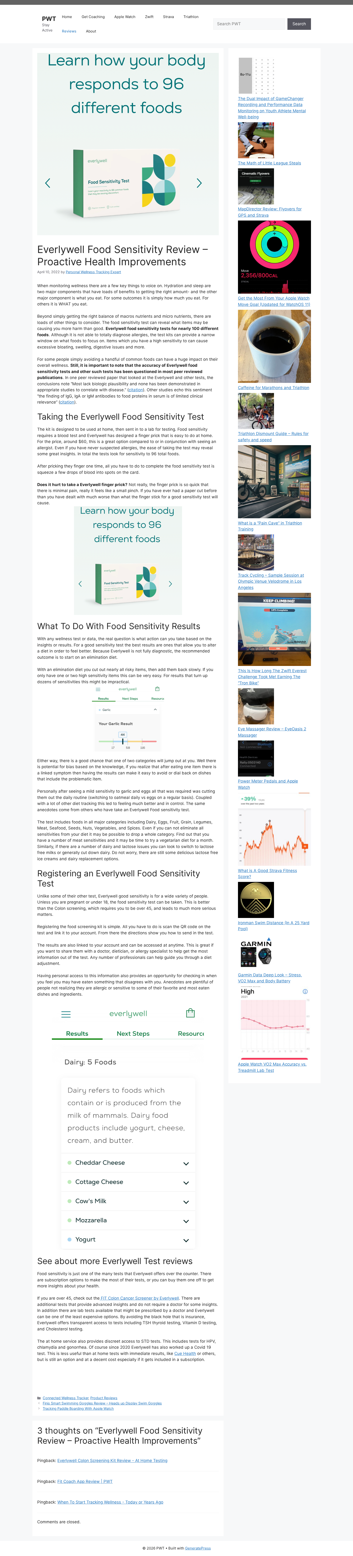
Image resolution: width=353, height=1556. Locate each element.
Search (299, 23)
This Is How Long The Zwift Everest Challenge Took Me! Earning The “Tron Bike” (272, 676)
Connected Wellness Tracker (65, 1398)
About (91, 31)
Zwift (149, 16)
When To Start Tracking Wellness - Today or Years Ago (110, 1502)
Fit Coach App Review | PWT (85, 1481)
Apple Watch (124, 16)
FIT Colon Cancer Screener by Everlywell (139, 1298)
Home (67, 16)
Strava (168, 16)
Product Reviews (103, 1398)
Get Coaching (93, 16)
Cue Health (185, 1353)
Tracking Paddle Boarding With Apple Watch (78, 1408)
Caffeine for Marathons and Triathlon (273, 387)
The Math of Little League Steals (269, 163)
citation (136, 389)
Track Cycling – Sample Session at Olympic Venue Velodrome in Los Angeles (271, 581)
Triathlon (191, 16)
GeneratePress (198, 1548)
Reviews (69, 31)
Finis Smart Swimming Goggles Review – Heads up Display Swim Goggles (102, 1403)
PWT (49, 18)
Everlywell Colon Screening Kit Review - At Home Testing (112, 1460)
